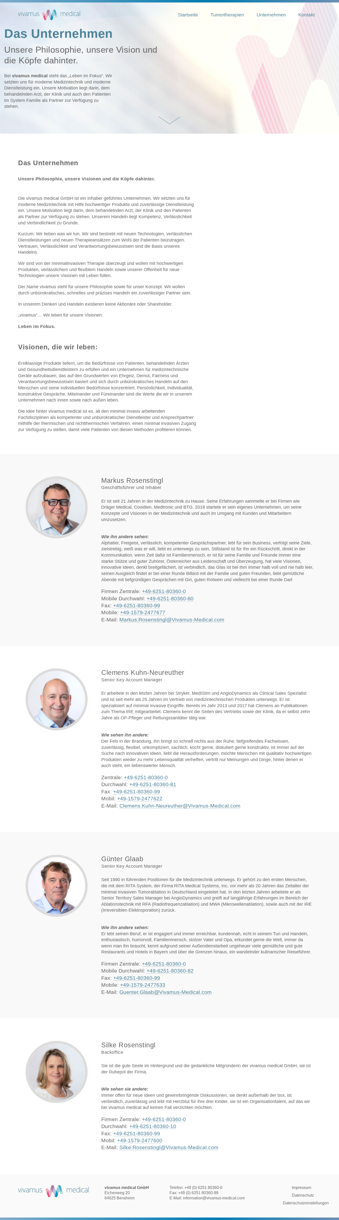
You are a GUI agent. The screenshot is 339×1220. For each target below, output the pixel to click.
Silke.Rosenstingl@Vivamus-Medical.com (168, 1147)
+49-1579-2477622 (139, 799)
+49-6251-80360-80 (170, 598)
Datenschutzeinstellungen (306, 1203)
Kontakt (306, 14)
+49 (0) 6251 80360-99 (198, 1193)
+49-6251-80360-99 (136, 605)
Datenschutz (303, 1195)
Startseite (188, 14)
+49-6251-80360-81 (152, 784)
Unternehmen (271, 14)
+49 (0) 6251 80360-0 (203, 1187)
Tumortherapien (227, 14)
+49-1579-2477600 (139, 1140)
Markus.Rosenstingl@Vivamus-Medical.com (171, 619)
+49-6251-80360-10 (152, 1126)
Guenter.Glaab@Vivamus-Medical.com (165, 992)
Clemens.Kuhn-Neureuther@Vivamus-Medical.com (179, 806)
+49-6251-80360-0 (164, 591)
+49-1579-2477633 (142, 985)
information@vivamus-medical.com (214, 1198)
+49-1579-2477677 (142, 612)
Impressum (301, 1187)
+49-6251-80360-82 (170, 971)
